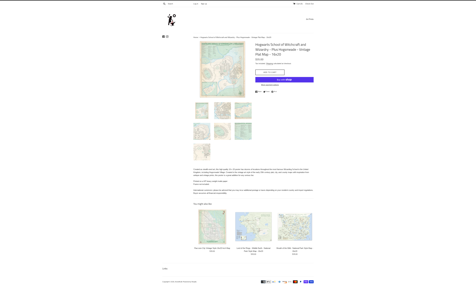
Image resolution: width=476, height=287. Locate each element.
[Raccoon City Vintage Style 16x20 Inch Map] (212, 226)
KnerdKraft (178, 282)
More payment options (270, 85)
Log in (195, 4)
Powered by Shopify (189, 282)
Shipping (269, 63)
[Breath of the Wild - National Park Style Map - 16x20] (295, 226)
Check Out (309, 4)
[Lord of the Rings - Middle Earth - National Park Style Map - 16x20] (253, 226)
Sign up (204, 4)
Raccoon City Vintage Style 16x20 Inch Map (212, 248)
